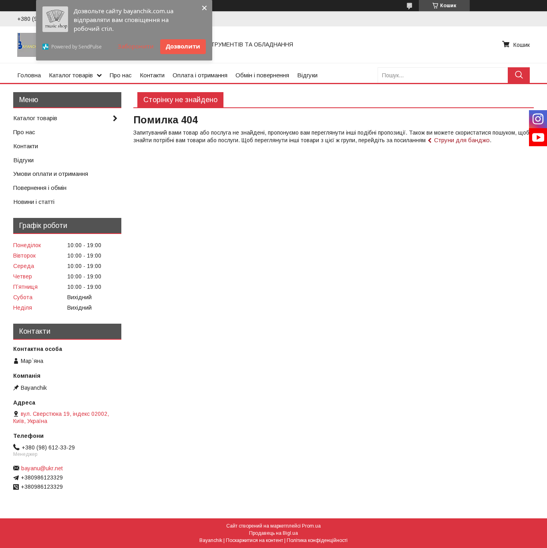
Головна (29, 75)
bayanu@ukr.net (42, 468)
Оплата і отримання (200, 75)
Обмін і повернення (262, 75)
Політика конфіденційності (317, 540)
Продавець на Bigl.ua (273, 533)
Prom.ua (311, 526)
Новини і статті (33, 201)
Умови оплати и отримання (50, 173)
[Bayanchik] (29, 44)
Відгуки (307, 75)
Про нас (121, 75)
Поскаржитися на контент (254, 540)
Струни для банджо (462, 140)
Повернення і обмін (39, 187)
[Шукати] (519, 75)
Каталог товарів (71, 75)
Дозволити (183, 46)
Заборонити (136, 46)
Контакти (152, 75)
